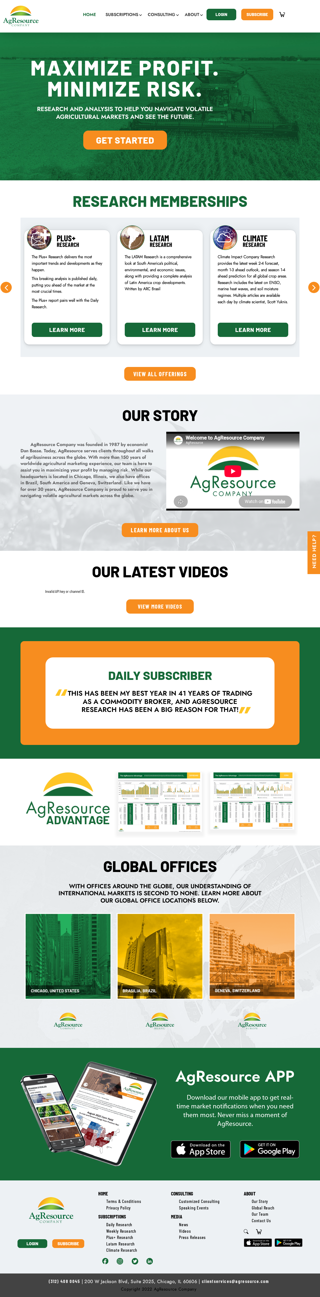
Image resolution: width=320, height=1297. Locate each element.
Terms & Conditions (123, 1201)
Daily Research (119, 1224)
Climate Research (121, 1250)
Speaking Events (194, 1207)
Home (103, 1193)
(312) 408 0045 (64, 1281)
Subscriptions (112, 1216)
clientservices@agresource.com (235, 1281)
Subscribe (257, 14)
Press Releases (192, 1237)
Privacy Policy (118, 1207)
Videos (185, 1231)
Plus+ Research (119, 1237)
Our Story (260, 1201)
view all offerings (160, 373)
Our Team (260, 1214)
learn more (67, 329)
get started (125, 140)
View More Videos (160, 606)
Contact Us (261, 1220)
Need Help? (314, 551)
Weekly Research (121, 1231)
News (183, 1224)
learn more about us (160, 530)
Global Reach (263, 1207)
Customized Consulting (199, 1201)
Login (221, 14)
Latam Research (120, 1243)
